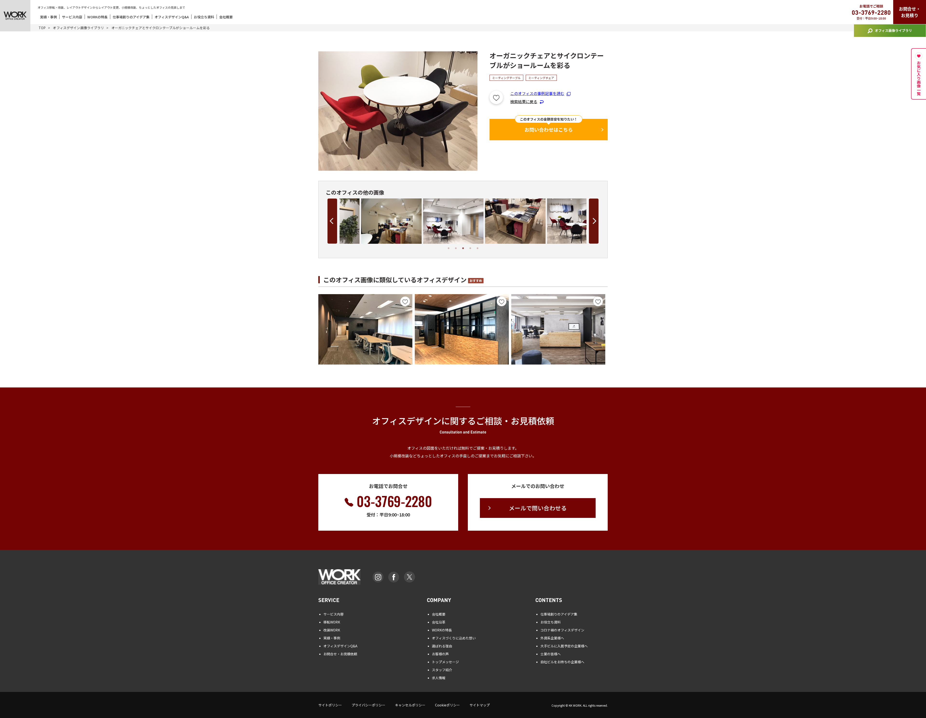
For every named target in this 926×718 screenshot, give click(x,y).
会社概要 (226, 16)
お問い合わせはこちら (548, 129)
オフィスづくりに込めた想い (454, 638)
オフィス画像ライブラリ (893, 30)
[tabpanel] (370, 221)
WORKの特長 (97, 16)
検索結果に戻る (523, 101)
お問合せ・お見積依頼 (340, 653)
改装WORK (331, 630)
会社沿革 (438, 622)
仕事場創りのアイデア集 (131, 16)
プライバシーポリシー (368, 705)
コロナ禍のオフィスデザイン (562, 630)
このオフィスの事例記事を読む (537, 93)
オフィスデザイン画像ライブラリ (78, 27)
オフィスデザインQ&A (172, 16)
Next (594, 221)
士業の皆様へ (550, 653)
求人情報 (438, 677)
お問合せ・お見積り (909, 12)
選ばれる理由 (442, 645)
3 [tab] (463, 248)
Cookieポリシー (447, 705)
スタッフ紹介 (442, 669)
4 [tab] (470, 248)
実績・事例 (48, 16)
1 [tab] (448, 248)
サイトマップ (480, 705)
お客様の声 (440, 653)
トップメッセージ (445, 661)
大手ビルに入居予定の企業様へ (564, 645)
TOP (42, 27)
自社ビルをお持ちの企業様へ (562, 661)
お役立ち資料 (204, 16)
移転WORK (331, 622)
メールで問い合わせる (538, 508)
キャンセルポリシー (410, 705)
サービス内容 (72, 16)
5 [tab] (477, 248)
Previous (332, 221)
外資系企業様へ (552, 638)
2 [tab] (455, 248)
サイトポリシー (330, 705)
